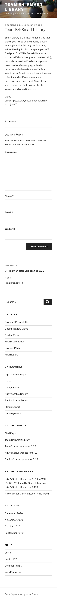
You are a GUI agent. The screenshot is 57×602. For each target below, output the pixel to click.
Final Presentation (14, 341)
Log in (8, 552)
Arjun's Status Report (16, 374)
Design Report (13, 335)
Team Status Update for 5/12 (20, 446)
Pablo (38, 25)
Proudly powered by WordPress (21, 594)
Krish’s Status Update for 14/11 (21, 487)
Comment (11, 152)
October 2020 (12, 526)
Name (9, 196)
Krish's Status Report (16, 394)
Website (10, 228)
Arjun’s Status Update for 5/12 (21, 452)
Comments (13, 565)
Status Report (12, 407)
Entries (11, 559)
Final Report (11, 354)
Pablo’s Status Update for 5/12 (21, 459)
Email (9, 212)
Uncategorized (13, 413)
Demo (12, 121)
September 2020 (14, 533)
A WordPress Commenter (19, 493)
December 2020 (14, 513)
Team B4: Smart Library (24, 7)
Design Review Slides (16, 328)
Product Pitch (12, 348)
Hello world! (43, 493)
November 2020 (14, 519)
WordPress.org (13, 572)
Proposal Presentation (17, 322)
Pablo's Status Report (16, 400)
